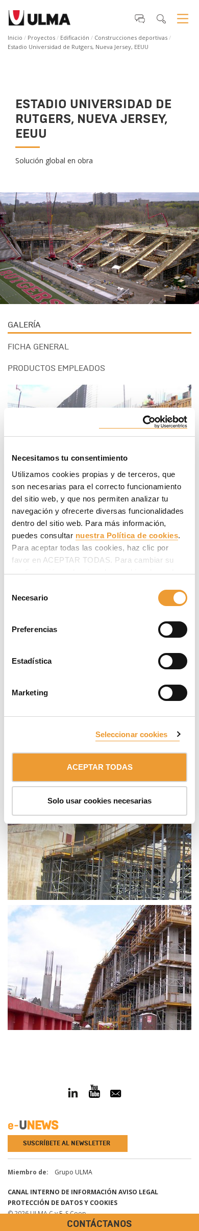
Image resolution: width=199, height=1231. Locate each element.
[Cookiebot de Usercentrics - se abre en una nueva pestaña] (143, 422)
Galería (24, 325)
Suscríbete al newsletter (66, 1143)
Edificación (74, 37)
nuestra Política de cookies (127, 535)
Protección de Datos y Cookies (62, 1202)
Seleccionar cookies (131, 734)
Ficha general (38, 346)
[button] (140, 18)
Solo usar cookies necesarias (99, 800)
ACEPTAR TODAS (100, 767)
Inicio (15, 37)
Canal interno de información (62, 1192)
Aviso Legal (138, 1192)
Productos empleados (56, 368)
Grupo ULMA (73, 1172)
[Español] (39, 21)
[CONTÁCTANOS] (7, 1041)
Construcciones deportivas (130, 37)
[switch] (160, 628)
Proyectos (41, 37)
